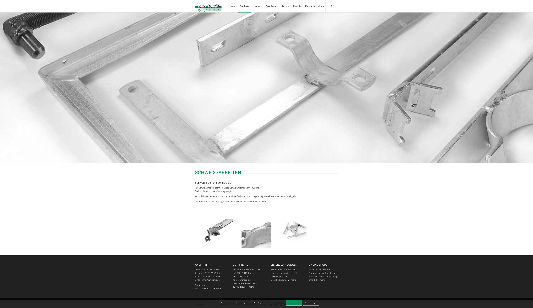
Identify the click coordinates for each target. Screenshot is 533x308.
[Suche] (331, 6)
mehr (252, 273)
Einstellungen (311, 302)
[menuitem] (232, 6)
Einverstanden (294, 302)
